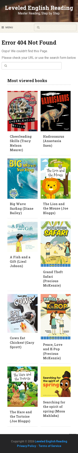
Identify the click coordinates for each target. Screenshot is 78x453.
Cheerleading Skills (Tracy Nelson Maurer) (21, 143)
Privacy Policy (26, 446)
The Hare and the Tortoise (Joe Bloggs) (21, 416)
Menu (9, 27)
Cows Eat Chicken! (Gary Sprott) (22, 342)
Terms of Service (49, 446)
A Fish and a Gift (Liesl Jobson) (20, 261)
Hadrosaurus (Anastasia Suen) (53, 141)
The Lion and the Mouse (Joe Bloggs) (55, 208)
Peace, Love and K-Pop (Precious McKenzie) (52, 351)
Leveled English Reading (39, 7)
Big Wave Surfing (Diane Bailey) (21, 208)
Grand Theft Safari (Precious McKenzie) (53, 278)
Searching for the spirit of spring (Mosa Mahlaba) (54, 409)
